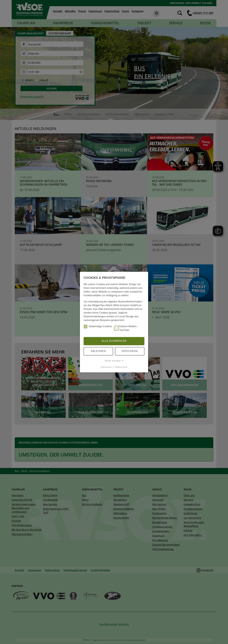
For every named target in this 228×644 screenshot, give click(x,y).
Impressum (106, 367)
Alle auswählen (114, 341)
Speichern (130, 351)
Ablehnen (98, 351)
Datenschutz (121, 367)
